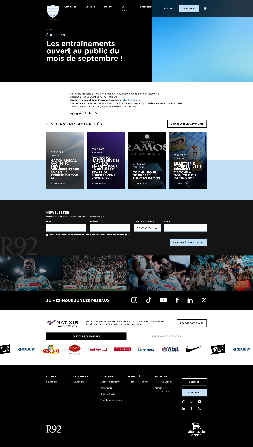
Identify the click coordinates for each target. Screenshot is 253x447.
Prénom (94, 221)
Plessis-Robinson (132, 100)
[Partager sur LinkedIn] (90, 113)
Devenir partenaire (191, 323)
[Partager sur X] (96, 113)
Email (167, 221)
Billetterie (194, 393)
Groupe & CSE (107, 394)
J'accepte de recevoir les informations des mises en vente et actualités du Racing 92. (89, 235)
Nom (48, 221)
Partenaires (106, 388)
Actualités (70, 7)
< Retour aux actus (53, 20)
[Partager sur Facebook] (85, 113)
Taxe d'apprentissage (111, 400)
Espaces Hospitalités (110, 382)
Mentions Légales (163, 382)
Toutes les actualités (138, 382)
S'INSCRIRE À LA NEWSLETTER (188, 242)
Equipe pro (51, 382)
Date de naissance (144, 221)
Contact (194, 382)
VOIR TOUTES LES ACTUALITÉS (187, 124)
